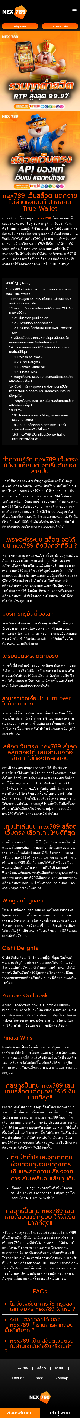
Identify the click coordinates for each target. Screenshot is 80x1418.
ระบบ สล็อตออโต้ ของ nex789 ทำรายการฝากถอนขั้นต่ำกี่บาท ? (39, 1325)
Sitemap (61, 1378)
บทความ (39, 1378)
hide (25, 283)
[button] (74, 8)
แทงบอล (18, 1378)
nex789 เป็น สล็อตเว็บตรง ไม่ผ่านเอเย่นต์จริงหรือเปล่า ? (39, 1346)
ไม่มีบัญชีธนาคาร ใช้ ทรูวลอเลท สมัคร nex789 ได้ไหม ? (42, 1306)
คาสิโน (59, 1368)
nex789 (44, 218)
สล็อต (41, 1368)
